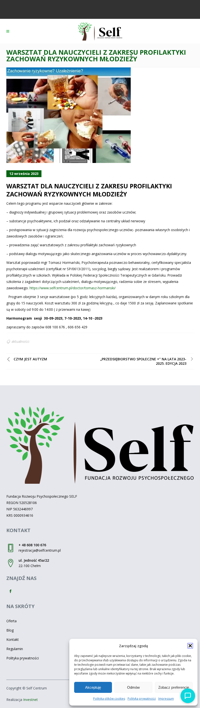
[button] (190, 645)
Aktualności (20, 341)
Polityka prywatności (142, 699)
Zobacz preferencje (173, 687)
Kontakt (12, 639)
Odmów (133, 687)
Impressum (166, 699)
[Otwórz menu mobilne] (9, 31)
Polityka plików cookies (109, 699)
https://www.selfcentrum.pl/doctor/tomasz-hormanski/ (73, 288)
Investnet (30, 699)
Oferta (11, 621)
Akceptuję (93, 687)
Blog (10, 630)
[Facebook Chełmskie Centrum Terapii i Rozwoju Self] (10, 591)
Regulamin (14, 648)
